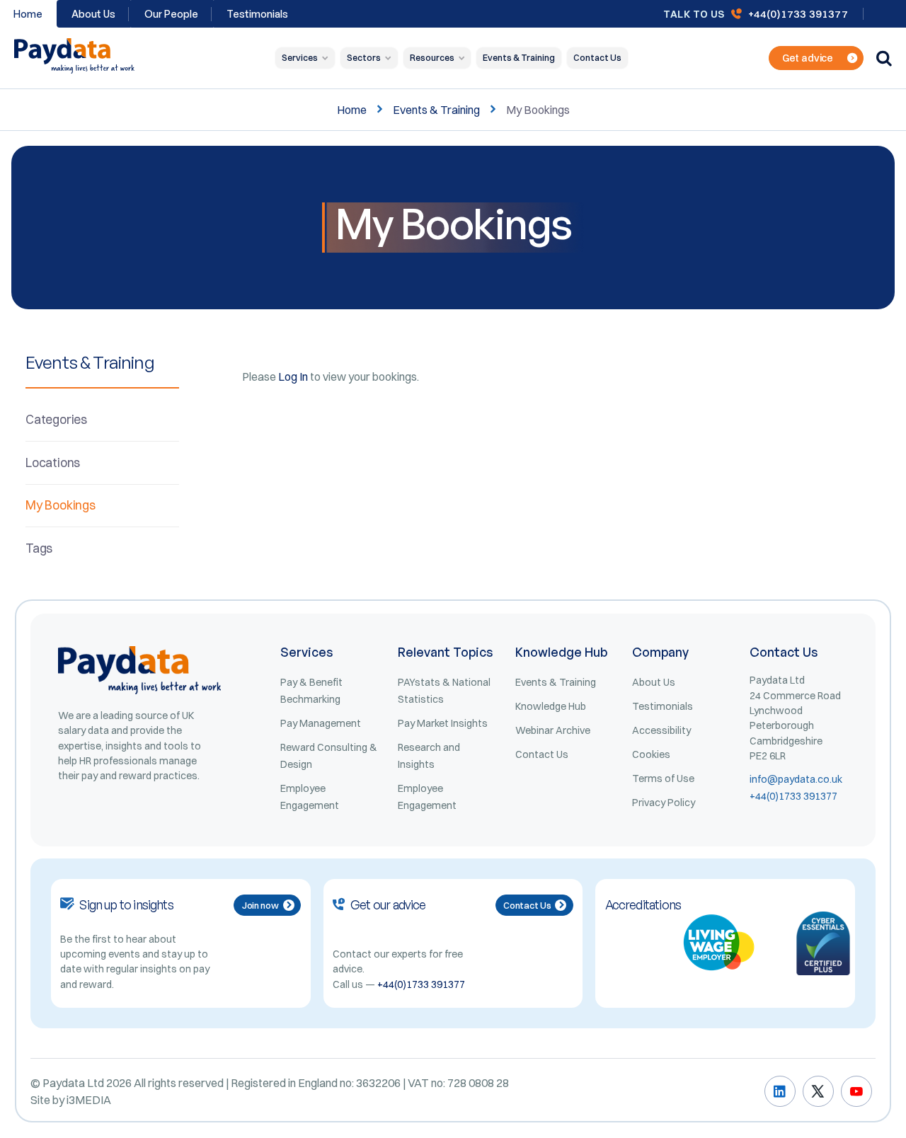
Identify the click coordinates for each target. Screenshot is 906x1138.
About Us (93, 14)
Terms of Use (663, 778)
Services (300, 57)
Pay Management (320, 723)
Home (352, 109)
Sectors (364, 57)
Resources (432, 57)
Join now (260, 905)
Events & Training (519, 57)
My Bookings (60, 505)
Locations (52, 462)
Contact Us (597, 57)
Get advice (807, 58)
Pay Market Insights (443, 723)
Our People (171, 14)
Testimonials (257, 14)
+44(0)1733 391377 (798, 13)
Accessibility (661, 730)
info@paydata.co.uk (796, 779)
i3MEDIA (89, 1100)
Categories (56, 419)
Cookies (651, 754)
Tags (38, 548)
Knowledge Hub (550, 706)
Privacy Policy (663, 802)
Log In (293, 376)
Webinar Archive (552, 730)
